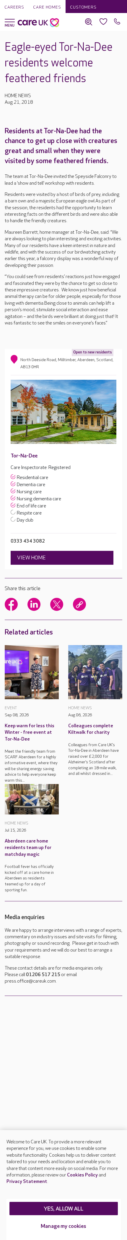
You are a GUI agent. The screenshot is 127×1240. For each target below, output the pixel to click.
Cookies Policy (82, 1175)
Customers (83, 7)
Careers (14, 7)
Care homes (47, 7)
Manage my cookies (63, 1226)
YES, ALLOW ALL (64, 1209)
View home (31, 558)
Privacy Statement (26, 1181)
